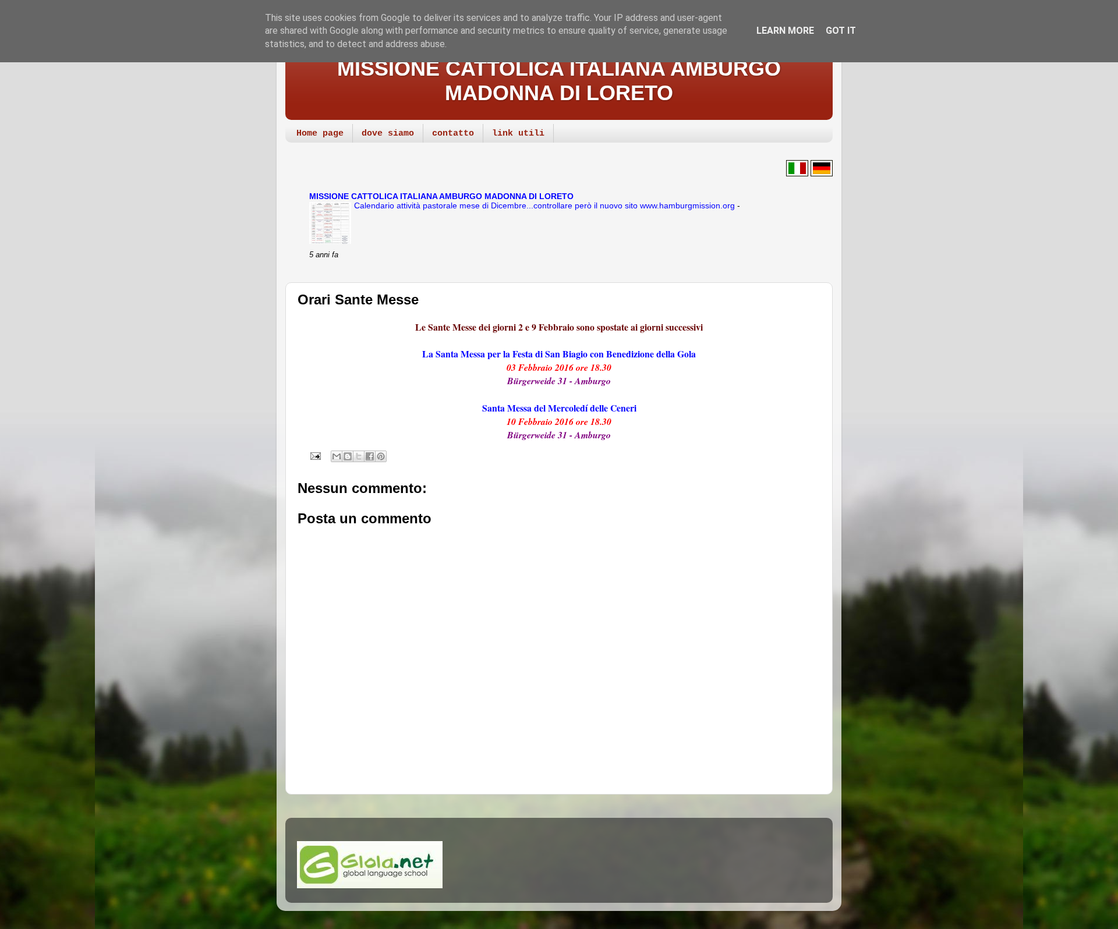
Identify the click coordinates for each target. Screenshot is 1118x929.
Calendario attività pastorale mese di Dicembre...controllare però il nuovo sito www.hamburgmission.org (545, 205)
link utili (518, 134)
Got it (841, 30)
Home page (320, 134)
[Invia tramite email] (336, 456)
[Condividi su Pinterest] (381, 456)
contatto (453, 134)
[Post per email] (314, 455)
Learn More (785, 30)
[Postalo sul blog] (347, 456)
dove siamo (388, 134)
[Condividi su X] (359, 456)
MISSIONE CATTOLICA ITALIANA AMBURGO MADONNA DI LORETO (559, 80)
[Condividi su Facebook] (370, 456)
